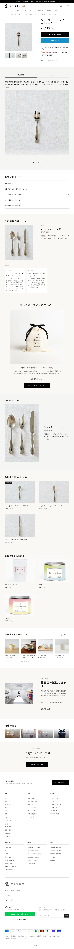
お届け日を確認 (48, 56)
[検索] (61, 6)
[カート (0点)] (68, 6)
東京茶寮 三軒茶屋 (55, 851)
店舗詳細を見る (46, 709)
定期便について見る (37, 764)
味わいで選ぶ (9, 827)
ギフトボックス (55, 807)
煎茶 (6, 798)
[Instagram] (11, 900)
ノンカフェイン (9, 820)
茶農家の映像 (31, 864)
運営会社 (13, 936)
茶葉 (18, 11)
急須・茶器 (30, 798)
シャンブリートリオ (32, 15)
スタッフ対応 (47, 61)
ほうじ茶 (7, 804)
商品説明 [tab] (21, 75)
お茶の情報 (8, 847)
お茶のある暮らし (10, 860)
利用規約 (7, 938)
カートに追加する (55, 35)
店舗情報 (53, 860)
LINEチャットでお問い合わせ (20, 914)
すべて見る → (65, 635)
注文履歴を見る (60, 782)
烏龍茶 (7, 811)
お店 (56, 11)
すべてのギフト (54, 814)
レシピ (7, 854)
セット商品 (53, 811)
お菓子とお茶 (9, 863)
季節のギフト (54, 798)
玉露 (6, 801)
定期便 (49, 11)
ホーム (6, 15)
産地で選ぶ (8, 830)
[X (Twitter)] (6, 900)
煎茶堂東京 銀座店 (55, 847)
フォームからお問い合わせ (20, 919)
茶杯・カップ (31, 804)
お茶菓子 (7, 836)
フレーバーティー (10, 817)
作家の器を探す (32, 814)
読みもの (40, 11)
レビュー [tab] (53, 75)
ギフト (32, 11)
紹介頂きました (22, 936)
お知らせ (7, 936)
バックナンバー (32, 860)
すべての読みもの (10, 870)
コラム (7, 851)
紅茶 (6, 807)
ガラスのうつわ (32, 801)
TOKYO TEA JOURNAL (11, 866)
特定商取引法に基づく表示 (44, 936)
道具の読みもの (9, 857)
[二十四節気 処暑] (24, 6)
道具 (24, 11)
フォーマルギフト (55, 804)
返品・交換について (58, 936)
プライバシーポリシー (24, 938)
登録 (66, 915)
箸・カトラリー (19, 15)
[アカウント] (64, 6)
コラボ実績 (32, 936)
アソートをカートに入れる (37, 386)
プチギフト (53, 801)
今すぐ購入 (55, 40)
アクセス (53, 857)
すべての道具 (31, 817)
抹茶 (6, 814)
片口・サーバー (32, 807)
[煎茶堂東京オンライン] (13, 6)
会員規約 (13, 938)
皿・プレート (31, 811)
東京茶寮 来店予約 (55, 854)
